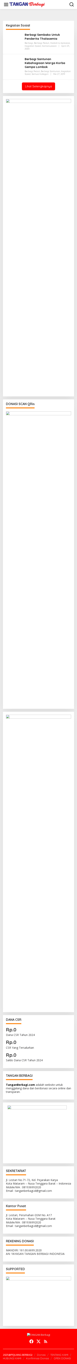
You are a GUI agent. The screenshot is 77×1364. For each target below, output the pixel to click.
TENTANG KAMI (59, 1354)
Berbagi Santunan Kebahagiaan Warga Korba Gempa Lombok (45, 63)
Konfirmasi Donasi (37, 1358)
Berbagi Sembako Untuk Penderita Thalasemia (42, 36)
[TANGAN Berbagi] (27, 4)
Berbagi (29, 43)
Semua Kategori (40, 74)
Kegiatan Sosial (33, 46)
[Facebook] (31, 1341)
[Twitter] (38, 1341)
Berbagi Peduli (41, 43)
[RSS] (45, 1341)
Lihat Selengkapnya (38, 86)
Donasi (41, 1354)
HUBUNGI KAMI (12, 1358)
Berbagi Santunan (50, 71)
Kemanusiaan (49, 46)
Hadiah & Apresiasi (60, 43)
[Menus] (6, 4)
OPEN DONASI (62, 1358)
